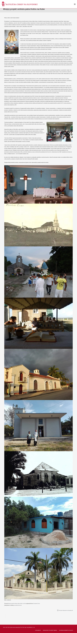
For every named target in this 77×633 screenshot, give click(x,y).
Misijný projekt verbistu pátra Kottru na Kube (17, 603)
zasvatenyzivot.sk (17, 605)
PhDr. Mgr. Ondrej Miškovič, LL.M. (28, 627)
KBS (4, 627)
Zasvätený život (36, 603)
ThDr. (21, 627)
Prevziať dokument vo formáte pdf (66, 610)
